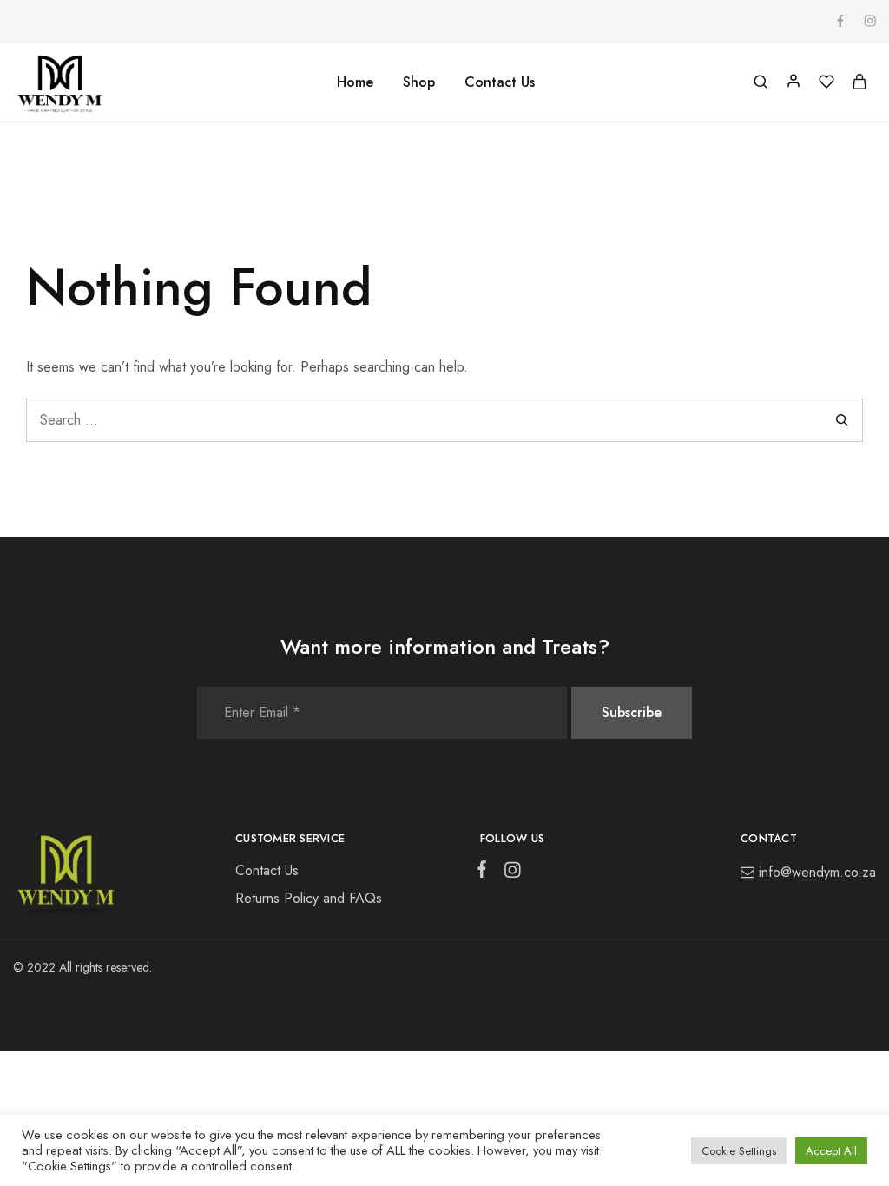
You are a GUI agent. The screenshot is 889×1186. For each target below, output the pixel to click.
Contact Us (499, 82)
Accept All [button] (831, 1151)
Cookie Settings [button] (738, 1151)
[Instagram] (509, 873)
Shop (419, 82)
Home (355, 82)
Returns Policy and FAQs (308, 898)
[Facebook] (485, 873)
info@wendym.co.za (817, 872)
